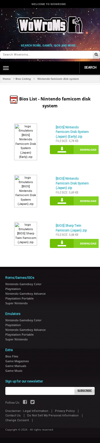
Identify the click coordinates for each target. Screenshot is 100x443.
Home (7, 79)
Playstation (13, 289)
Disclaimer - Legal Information (26, 411)
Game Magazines (17, 361)
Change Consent (17, 420)
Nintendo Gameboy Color (23, 284)
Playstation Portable (19, 298)
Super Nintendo (16, 303)
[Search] (96, 55)
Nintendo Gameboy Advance (25, 294)
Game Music (13, 371)
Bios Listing (23, 79)
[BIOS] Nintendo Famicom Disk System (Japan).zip (72, 183)
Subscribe (85, 390)
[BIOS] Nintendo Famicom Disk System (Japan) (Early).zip (72, 131)
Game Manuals (15, 366)
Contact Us (13, 415)
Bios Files (11, 356)
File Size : (67, 141)
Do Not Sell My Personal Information (53, 415)
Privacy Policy (65, 411)
